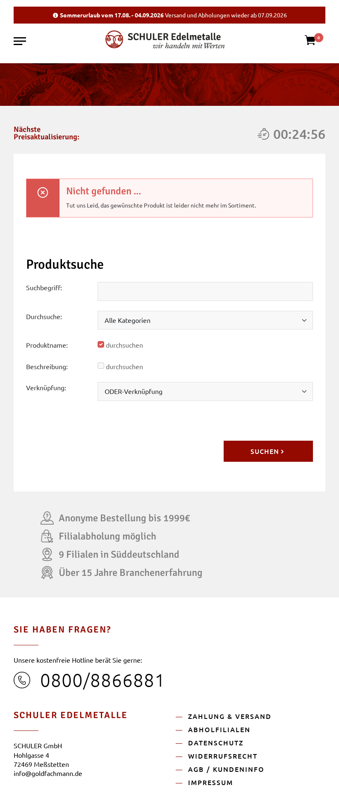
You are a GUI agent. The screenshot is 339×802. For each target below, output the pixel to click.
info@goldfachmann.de (48, 773)
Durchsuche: (44, 316)
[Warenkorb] (314, 43)
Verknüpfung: (46, 387)
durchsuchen (124, 345)
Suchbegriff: (44, 287)
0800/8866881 (102, 679)
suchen (265, 451)
